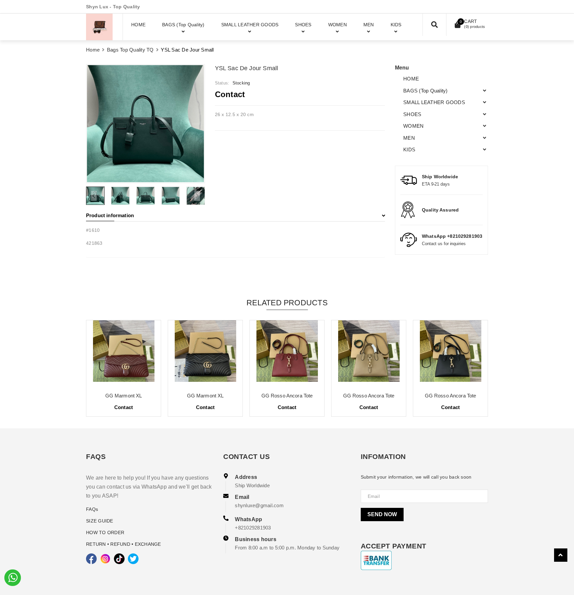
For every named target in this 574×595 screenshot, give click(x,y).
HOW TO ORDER (105, 532)
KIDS (409, 149)
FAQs (92, 509)
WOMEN (413, 126)
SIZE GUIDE (99, 520)
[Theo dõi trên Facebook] (91, 558)
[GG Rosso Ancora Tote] (287, 353)
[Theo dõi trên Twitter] (133, 558)
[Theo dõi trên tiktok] (119, 558)
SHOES (412, 114)
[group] (145, 124)
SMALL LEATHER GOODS (434, 102)
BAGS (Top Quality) (425, 90)
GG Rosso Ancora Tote (287, 395)
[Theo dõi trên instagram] (105, 558)
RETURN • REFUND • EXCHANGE (123, 544)
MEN (409, 138)
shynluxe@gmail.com (259, 505)
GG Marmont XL (123, 395)
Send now (382, 514)
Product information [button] (110, 215)
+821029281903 (253, 527)
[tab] (235, 215)
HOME (411, 78)
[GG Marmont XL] (123, 353)
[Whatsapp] (12, 577)
